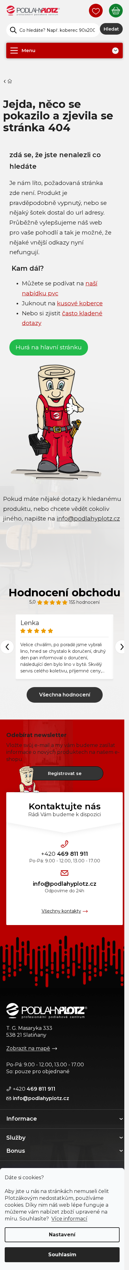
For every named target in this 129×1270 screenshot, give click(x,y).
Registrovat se (64, 773)
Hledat (111, 29)
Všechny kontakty (61, 911)
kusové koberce (80, 303)
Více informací (69, 1219)
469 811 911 (64, 854)
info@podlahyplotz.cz (64, 883)
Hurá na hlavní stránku (49, 347)
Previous (7, 647)
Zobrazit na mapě (28, 1048)
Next (122, 647)
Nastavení (62, 1235)
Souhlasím (62, 1255)
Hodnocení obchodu (64, 592)
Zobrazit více (65, 695)
